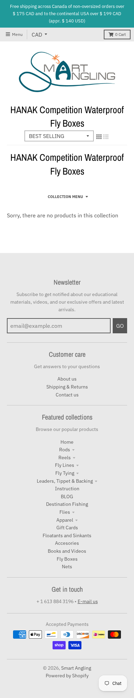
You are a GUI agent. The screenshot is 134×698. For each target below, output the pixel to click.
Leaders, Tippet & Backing (65, 481)
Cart (120, 34)
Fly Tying (64, 473)
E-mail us (88, 601)
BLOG (67, 496)
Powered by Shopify (67, 675)
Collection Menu (65, 196)
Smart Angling (76, 668)
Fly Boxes (67, 559)
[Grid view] (99, 136)
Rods (64, 449)
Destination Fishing (67, 504)
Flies (64, 512)
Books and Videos (67, 551)
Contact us (67, 395)
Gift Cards (67, 527)
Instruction (67, 488)
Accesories (67, 543)
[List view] (106, 136)
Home (67, 442)
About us (67, 379)
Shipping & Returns (67, 387)
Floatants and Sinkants (67, 535)
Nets (67, 566)
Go (120, 325)
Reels (64, 457)
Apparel (64, 520)
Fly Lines (64, 465)
